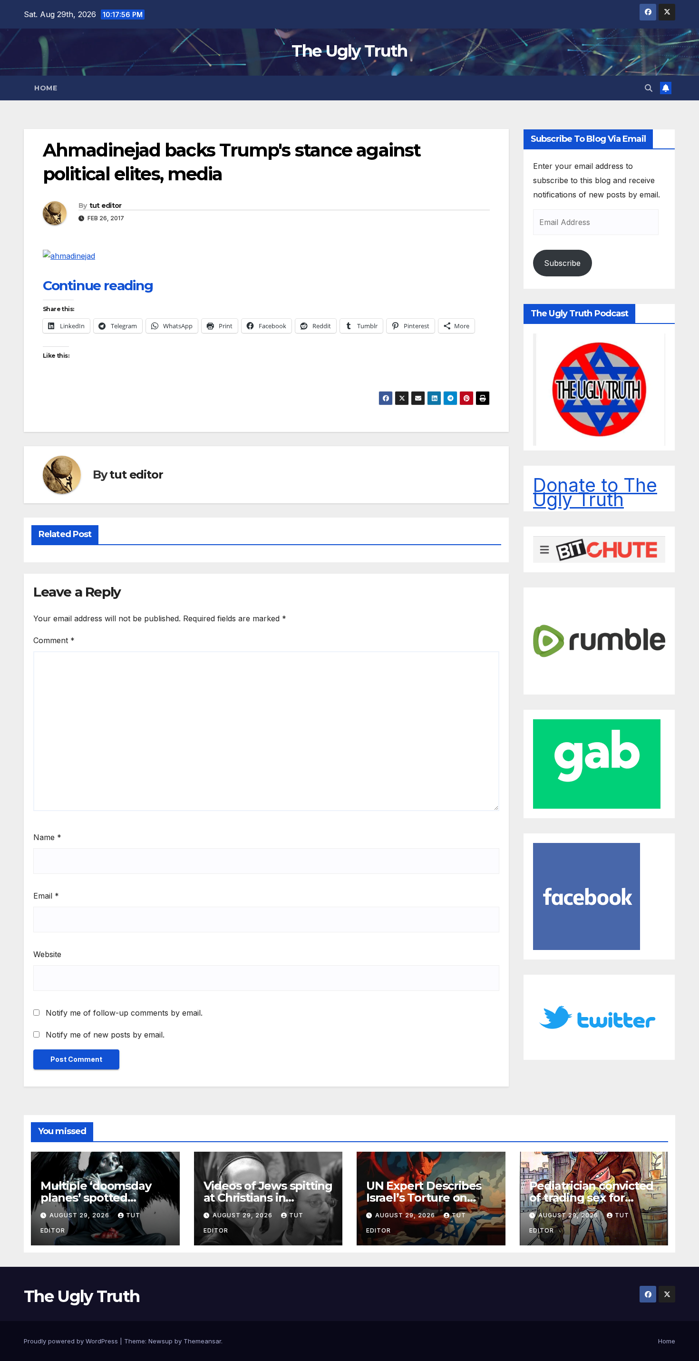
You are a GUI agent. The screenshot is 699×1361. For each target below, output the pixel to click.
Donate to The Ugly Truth (595, 492)
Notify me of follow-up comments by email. (124, 1013)
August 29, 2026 (80, 1215)
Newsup (160, 1341)
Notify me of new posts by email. (105, 1034)
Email (46, 896)
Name (47, 837)
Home (45, 88)
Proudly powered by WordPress (72, 1341)
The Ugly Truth (349, 51)
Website (47, 954)
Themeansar (202, 1341)
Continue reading (98, 285)
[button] (648, 88)
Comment (54, 640)
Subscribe (562, 263)
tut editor (105, 205)
